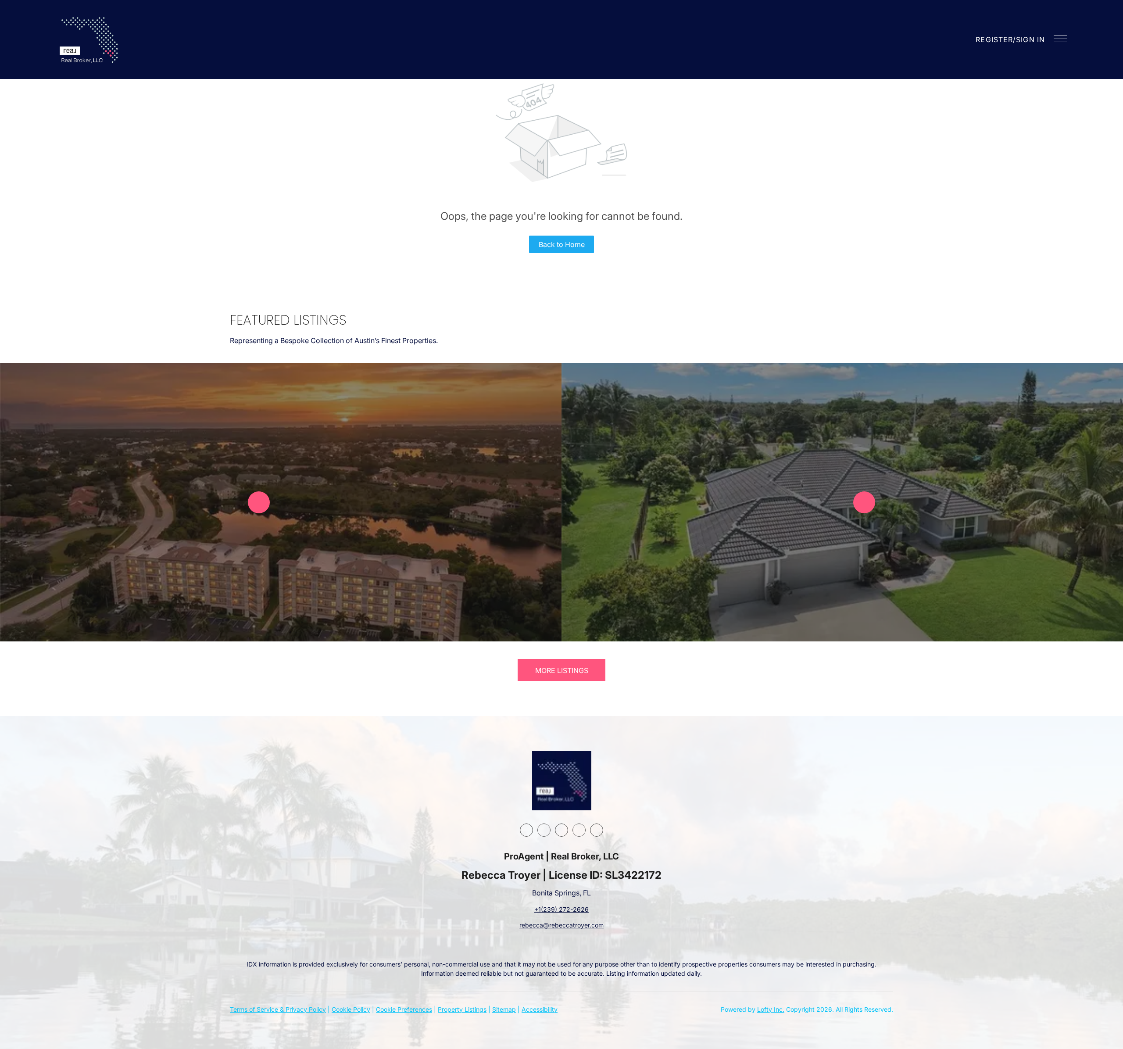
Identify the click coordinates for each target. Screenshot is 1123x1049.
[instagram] (561, 830)
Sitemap (504, 1009)
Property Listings (462, 1009)
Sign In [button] (1030, 39)
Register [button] (994, 39)
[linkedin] (544, 830)
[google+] (596, 830)
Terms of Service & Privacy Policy (278, 1009)
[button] (90, 39)
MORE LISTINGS (561, 670)
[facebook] (526, 830)
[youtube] (579, 830)
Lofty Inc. (770, 1009)
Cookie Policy (351, 1009)
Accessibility (540, 1009)
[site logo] (561, 780)
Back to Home (562, 244)
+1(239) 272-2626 (561, 909)
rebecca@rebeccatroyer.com (561, 925)
